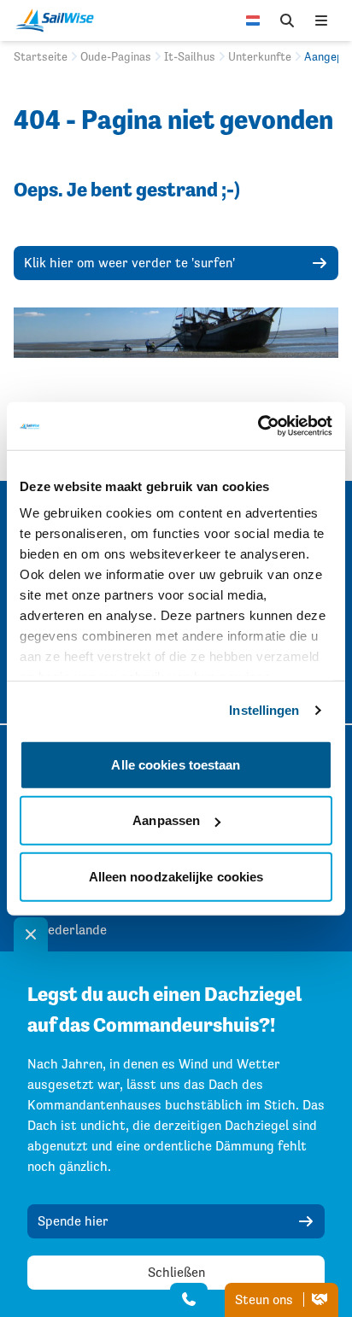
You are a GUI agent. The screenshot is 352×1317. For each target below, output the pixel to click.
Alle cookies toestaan (175, 764)
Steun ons (265, 1299)
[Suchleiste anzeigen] (287, 20)
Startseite (40, 56)
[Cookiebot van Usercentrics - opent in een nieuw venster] (257, 426)
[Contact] (189, 1300)
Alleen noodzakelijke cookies (176, 876)
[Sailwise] (59, 20)
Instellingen (264, 710)
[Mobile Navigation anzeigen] (321, 20)
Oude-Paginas (115, 56)
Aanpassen (166, 820)
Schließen (176, 1272)
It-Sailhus (189, 56)
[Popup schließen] (31, 934)
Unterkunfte (259, 56)
